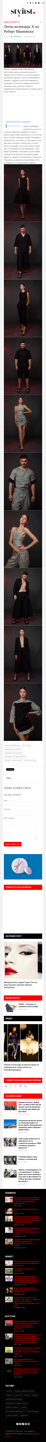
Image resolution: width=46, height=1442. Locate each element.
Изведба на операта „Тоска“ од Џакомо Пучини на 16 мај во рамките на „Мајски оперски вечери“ (27, 1372)
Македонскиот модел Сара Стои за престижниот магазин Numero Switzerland (20, 985)
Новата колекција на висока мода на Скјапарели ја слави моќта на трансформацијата (21, 1067)
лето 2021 (27, 745)
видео (35, 1395)
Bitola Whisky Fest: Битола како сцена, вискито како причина (26, 1262)
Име (6, 800)
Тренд (26, 1395)
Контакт (26, 16)
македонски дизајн (13, 753)
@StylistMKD (17, 36)
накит (24, 1407)
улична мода (12, 1415)
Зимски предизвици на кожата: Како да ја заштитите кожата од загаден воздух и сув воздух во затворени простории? (27, 1219)
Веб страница (9, 818)
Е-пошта (7, 809)
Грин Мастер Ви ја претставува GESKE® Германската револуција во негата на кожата (27, 1242)
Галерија (6, 16)
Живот (5, 9)
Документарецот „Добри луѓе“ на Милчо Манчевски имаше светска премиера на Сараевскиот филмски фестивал (29, 1106)
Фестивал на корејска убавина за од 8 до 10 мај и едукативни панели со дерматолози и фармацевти (27, 1200)
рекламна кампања (14, 1411)
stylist (8, 36)
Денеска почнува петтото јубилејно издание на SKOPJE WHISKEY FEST (26, 1290)
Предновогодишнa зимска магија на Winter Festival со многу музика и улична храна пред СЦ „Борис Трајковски (26, 1279)
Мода (13, 3)
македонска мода (13, 749)
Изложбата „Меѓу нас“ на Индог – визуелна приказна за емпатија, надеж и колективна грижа (27, 1351)
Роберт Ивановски (13, 760)
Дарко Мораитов (12, 745)
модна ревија (12, 1407)
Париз (9, 1395)
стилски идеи (32, 1411)
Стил (21, 3)
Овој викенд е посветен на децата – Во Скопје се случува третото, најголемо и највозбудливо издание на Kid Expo (27, 1301)
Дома (5, 3)
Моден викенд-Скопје (24, 1391)
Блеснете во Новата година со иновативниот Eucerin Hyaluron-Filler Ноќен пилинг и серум (27, 1231)
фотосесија (30, 760)
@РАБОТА (25, 9)
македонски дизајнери (15, 756)
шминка (24, 1415)
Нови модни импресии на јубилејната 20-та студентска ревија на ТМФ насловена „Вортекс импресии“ (29, 1143)
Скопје (18, 1395)
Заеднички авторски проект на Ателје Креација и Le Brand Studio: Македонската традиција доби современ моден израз (30, 1125)
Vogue (9, 1391)
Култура (15, 9)
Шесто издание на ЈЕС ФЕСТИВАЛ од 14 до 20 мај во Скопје (26, 1361)
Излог (16, 16)
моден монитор (11, 22)
